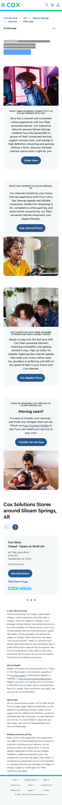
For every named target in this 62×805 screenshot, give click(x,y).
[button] (46, 5)
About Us (14, 785)
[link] (3, 4)
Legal (30, 790)
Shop (14, 780)
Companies (45, 785)
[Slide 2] (31, 599)
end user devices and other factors (35, 679)
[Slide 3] (34, 599)
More (30, 785)
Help (45, 780)
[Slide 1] (27, 599)
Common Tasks (30, 780)
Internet (12, 21)
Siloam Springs (41, 18)
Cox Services (10, 18)
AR (25, 18)
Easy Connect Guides (36, 425)
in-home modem (18, 675)
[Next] (15, 527)
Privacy (46, 790)
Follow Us (14, 790)
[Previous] (6, 527)
